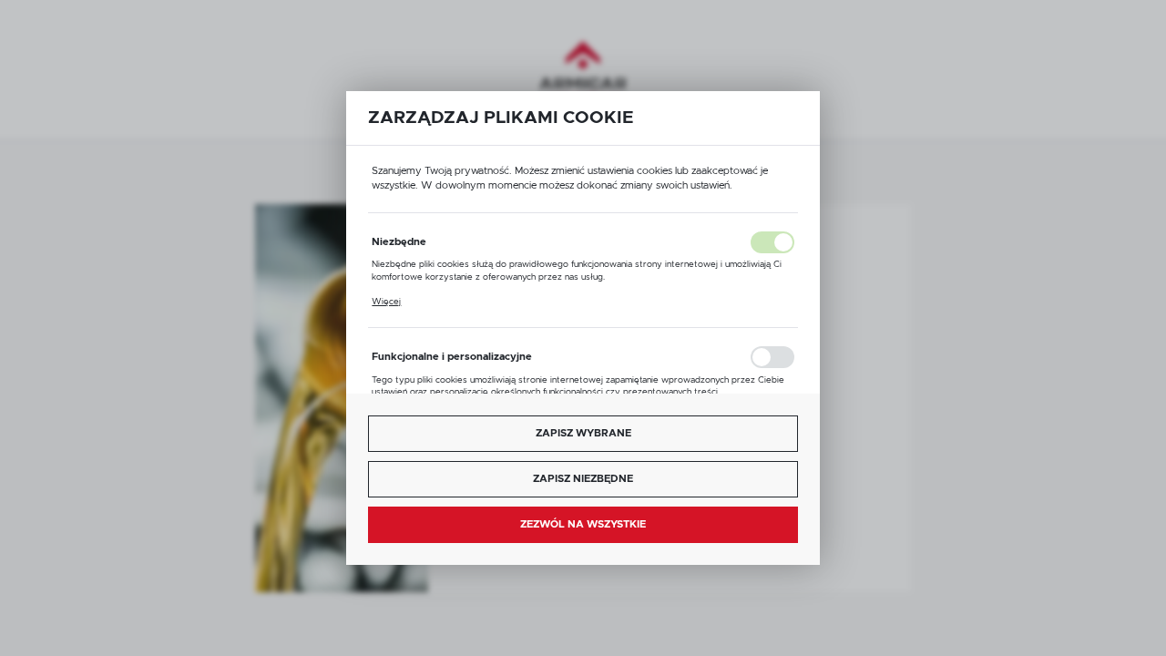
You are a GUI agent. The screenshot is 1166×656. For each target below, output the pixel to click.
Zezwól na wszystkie (583, 524)
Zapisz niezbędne (583, 479)
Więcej (386, 301)
